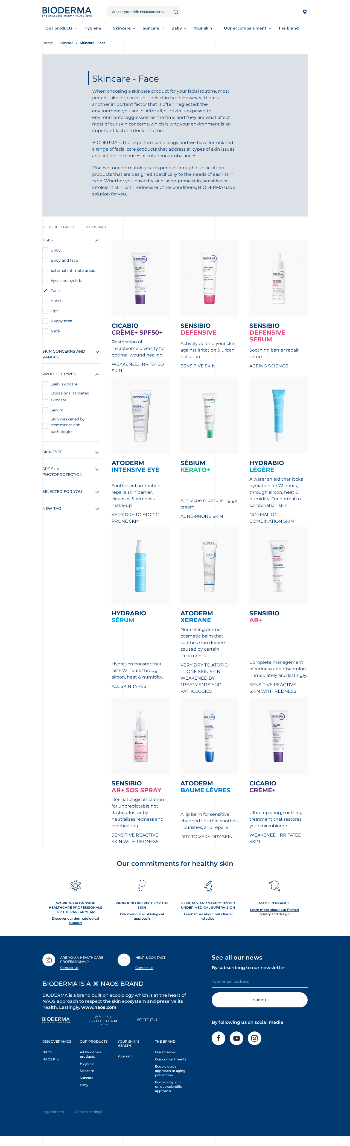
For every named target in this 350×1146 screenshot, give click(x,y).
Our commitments (170, 1059)
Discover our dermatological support (75, 920)
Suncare (151, 28)
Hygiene (92, 28)
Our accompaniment (245, 28)
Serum (57, 410)
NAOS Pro (50, 1059)
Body (56, 250)
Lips (54, 310)
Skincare (122, 28)
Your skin (203, 28)
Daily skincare (64, 384)
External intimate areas (73, 270)
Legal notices (53, 1112)
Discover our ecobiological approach (142, 916)
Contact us (69, 968)
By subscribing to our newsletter (248, 967)
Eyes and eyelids (66, 280)
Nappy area (61, 320)
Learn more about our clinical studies (208, 916)
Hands (57, 300)
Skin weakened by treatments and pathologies (68, 425)
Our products (58, 28)
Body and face (64, 260)
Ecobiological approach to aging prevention (170, 1070)
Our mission (165, 1052)
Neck (55, 331)
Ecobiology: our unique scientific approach (168, 1086)
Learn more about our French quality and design (274, 912)
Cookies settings (88, 1112)
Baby (176, 28)
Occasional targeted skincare (70, 396)
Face (55, 290)
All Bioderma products (90, 1054)
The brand (288, 28)
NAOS (47, 1052)
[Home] (67, 12)
